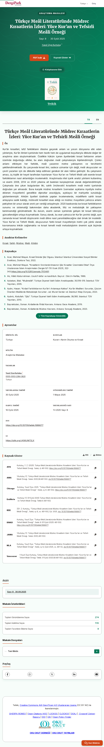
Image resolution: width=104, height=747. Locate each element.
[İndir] (96, 651)
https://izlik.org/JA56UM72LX (20, 440)
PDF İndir (37, 57)
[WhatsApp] (30, 674)
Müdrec (20, 243)
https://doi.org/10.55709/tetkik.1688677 (24, 425)
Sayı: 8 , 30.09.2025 (16, 592)
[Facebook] (7, 674)
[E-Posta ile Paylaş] (96, 674)
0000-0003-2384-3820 (15, 376)
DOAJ (74, 713)
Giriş (94, 3)
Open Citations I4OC (37, 713)
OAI (49, 717)
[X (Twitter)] (52, 674)
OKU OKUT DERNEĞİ (40, 733)
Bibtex (98, 455)
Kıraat (5, 243)
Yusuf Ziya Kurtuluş (51, 45)
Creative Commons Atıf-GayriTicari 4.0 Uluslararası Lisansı (48, 705)
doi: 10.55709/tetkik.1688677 (69, 512)
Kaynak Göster (61, 58)
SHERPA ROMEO (17, 713)
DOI (44, 717)
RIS (86, 455)
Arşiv (6, 580)
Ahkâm (34, 243)
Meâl (27, 243)
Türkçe (83, 4)
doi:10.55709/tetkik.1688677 (59, 479)
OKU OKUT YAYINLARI (63, 733)
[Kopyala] (95, 468)
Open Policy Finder (62, 717)
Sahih (12, 243)
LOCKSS (53, 713)
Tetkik (52, 103)
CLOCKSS (64, 713)
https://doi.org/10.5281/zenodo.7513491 (30, 271)
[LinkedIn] (74, 674)
